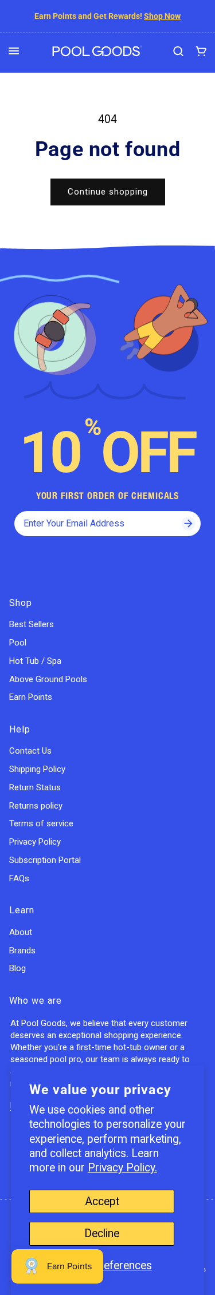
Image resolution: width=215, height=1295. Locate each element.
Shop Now (162, 16)
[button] (14, 51)
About (20, 932)
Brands (22, 950)
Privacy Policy (35, 842)
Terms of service (41, 823)
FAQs (19, 878)
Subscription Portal (45, 860)
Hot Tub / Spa (35, 661)
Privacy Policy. (122, 1167)
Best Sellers (31, 624)
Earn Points (30, 697)
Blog (17, 968)
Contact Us (30, 751)
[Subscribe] (188, 523)
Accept (102, 1201)
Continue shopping (108, 192)
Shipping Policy (37, 769)
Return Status (35, 787)
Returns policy (35, 806)
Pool (17, 642)
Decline (101, 1233)
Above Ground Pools (48, 679)
